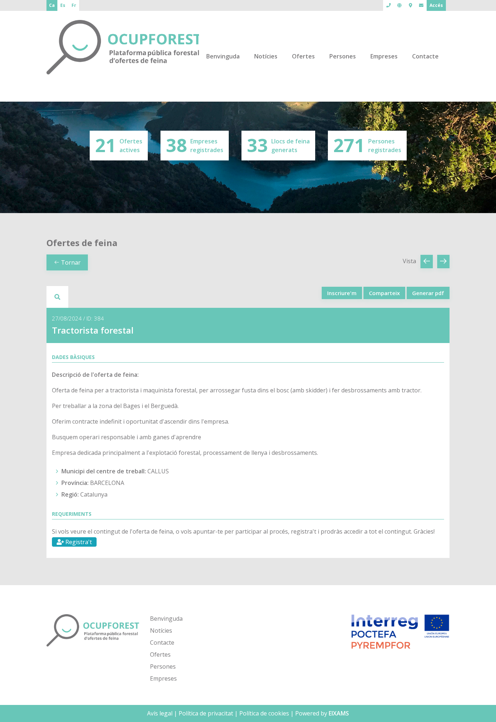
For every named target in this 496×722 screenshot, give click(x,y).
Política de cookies (264, 713)
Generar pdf (428, 293)
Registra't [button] (78, 542)
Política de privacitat (206, 713)
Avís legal (159, 713)
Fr (74, 5)
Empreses (384, 56)
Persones (342, 56)
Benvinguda (223, 56)
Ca (52, 5)
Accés (436, 5)
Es (62, 5)
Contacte (425, 56)
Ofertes (303, 56)
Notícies (265, 56)
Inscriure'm (342, 293)
